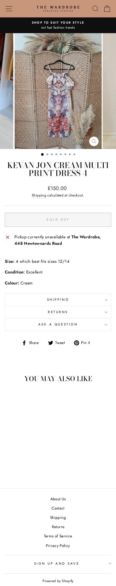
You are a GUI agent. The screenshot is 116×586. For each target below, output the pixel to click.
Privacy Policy (58, 545)
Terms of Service (58, 536)
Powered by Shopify (58, 580)
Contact (58, 508)
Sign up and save (56, 563)
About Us (58, 499)
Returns (58, 311)
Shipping (39, 195)
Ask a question (58, 324)
